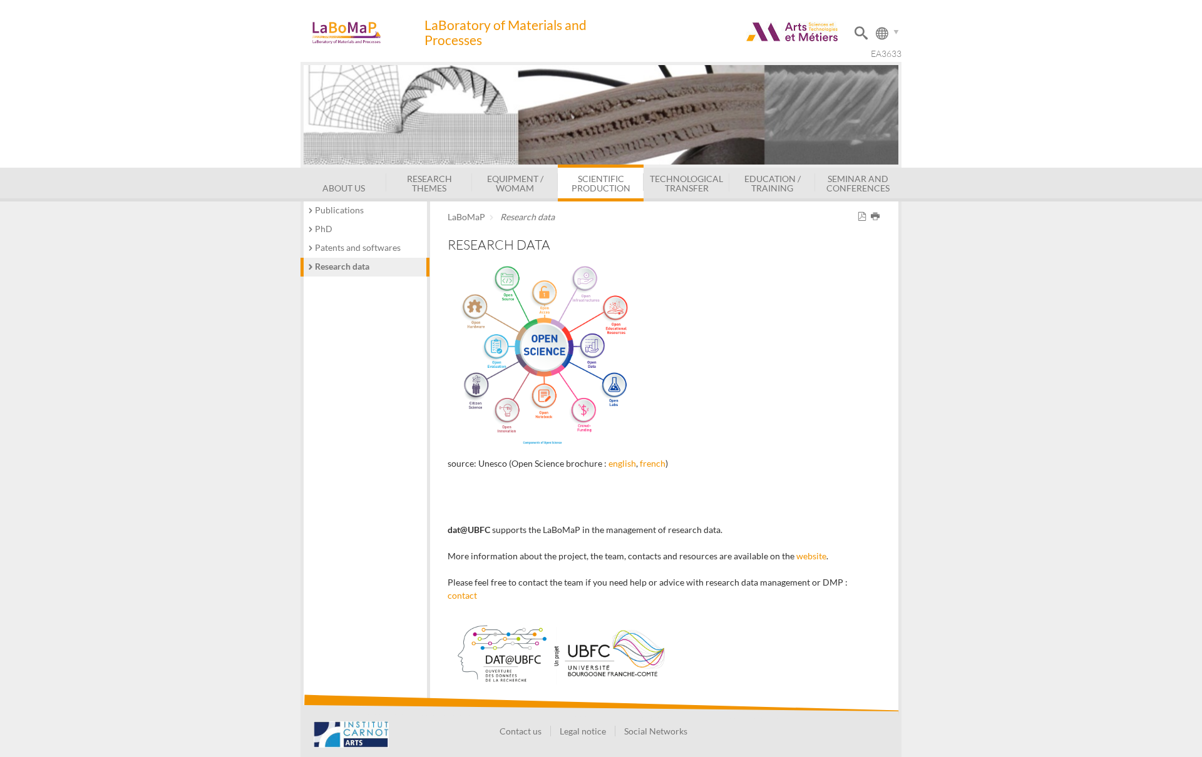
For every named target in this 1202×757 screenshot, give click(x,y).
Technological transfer (686, 183)
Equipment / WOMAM (515, 183)
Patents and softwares (358, 247)
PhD (323, 228)
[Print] (877, 216)
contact (462, 595)
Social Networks (655, 731)
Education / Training (772, 183)
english (622, 463)
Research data (342, 266)
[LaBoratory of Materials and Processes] (362, 33)
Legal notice (583, 731)
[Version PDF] (864, 216)
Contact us (521, 731)
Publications (339, 210)
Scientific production (601, 183)
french (652, 463)
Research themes (429, 183)
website (811, 556)
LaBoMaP (466, 216)
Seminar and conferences (858, 183)
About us (343, 188)
